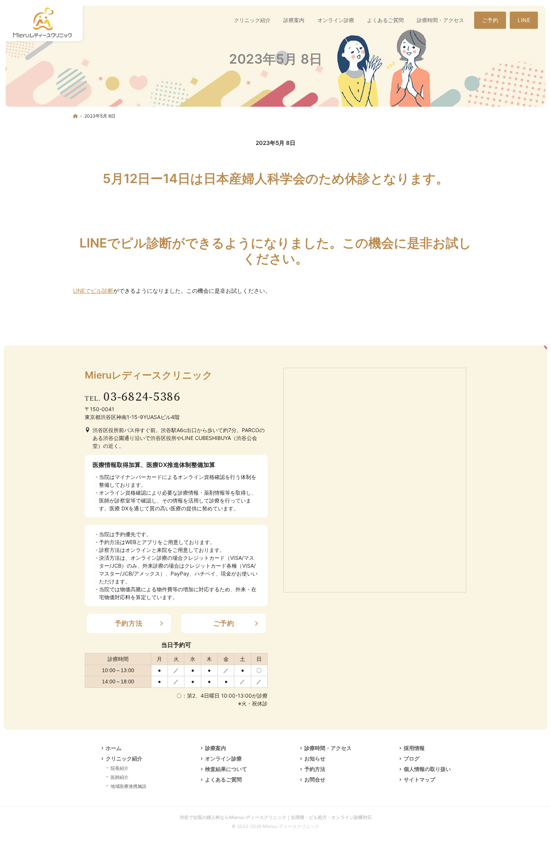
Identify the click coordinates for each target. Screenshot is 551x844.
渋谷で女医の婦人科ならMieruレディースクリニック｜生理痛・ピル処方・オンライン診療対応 (276, 817)
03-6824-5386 (142, 397)
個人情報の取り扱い (427, 769)
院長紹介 (120, 768)
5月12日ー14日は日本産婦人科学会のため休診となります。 (276, 178)
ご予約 (223, 623)
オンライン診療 (223, 758)
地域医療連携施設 (129, 786)
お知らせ (314, 758)
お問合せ (314, 779)
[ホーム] (75, 115)
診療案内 (215, 748)
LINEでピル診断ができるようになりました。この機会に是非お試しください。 (275, 251)
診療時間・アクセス (328, 748)
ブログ (411, 758)
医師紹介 (120, 777)
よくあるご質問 (223, 779)
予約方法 (129, 623)
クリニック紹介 (124, 758)
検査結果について (226, 769)
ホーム (113, 748)
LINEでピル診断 (93, 290)
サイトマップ (419, 779)
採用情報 (414, 748)
